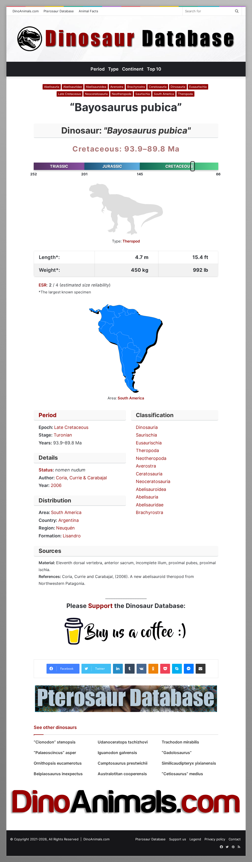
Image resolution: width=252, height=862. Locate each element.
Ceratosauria (158, 87)
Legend (195, 839)
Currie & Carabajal (88, 477)
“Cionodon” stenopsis (55, 742)
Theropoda (185, 94)
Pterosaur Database (59, 11)
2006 (56, 485)
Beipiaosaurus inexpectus (58, 773)
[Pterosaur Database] (126, 698)
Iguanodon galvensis (117, 752)
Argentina (68, 520)
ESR (43, 285)
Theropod (131, 241)
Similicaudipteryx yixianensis (189, 763)
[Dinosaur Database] (126, 39)
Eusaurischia (198, 87)
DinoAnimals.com (26, 11)
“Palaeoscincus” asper (55, 752)
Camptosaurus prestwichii (122, 763)
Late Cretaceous (69, 94)
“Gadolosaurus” (177, 752)
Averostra (116, 87)
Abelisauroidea (96, 87)
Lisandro (72, 535)
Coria (61, 477)
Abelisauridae (72, 87)
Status (46, 469)
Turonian (63, 435)
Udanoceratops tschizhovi (123, 742)
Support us (177, 839)
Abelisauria (51, 87)
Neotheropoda (121, 94)
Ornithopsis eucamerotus (58, 763)
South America (164, 94)
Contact (235, 839)
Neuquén (65, 527)
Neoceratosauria (96, 94)
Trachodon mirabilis (180, 742)
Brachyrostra (136, 87)
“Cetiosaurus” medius (182, 773)
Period (48, 415)
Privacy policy (215, 839)
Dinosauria (178, 87)
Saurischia (142, 94)
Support (100, 605)
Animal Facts (88, 11)
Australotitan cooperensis (122, 773)
